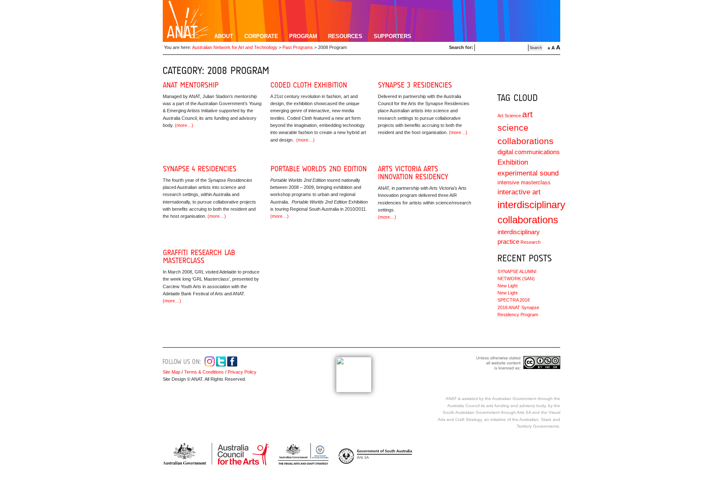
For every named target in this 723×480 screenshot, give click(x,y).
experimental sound (528, 173)
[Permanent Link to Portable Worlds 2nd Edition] (318, 169)
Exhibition (512, 162)
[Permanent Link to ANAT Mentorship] (190, 85)
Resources (345, 36)
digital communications (528, 151)
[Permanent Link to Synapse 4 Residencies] (199, 169)
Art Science (509, 115)
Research (530, 242)
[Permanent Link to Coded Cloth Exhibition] (308, 85)
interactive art (519, 192)
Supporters (392, 36)
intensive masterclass (524, 182)
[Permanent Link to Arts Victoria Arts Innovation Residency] (413, 173)
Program (303, 36)
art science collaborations (525, 127)
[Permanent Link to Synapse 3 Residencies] (415, 85)
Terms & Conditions (204, 371)
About (223, 36)
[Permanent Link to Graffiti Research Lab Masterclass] (200, 256)
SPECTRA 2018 (513, 299)
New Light (507, 285)
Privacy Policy (241, 371)
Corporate (261, 36)
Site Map (171, 371)
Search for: (461, 47)
